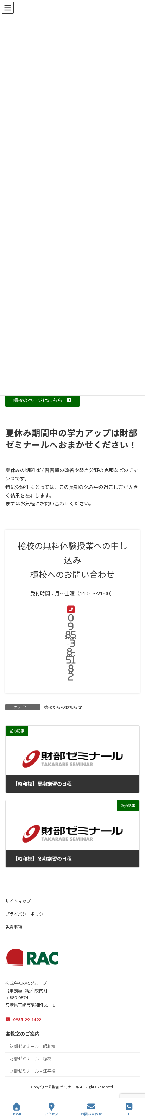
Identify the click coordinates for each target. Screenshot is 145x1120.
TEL (129, 1114)
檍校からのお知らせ (63, 707)
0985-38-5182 (70, 647)
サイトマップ (18, 901)
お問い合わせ (91, 1114)
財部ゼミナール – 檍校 (30, 1059)
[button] (42, 400)
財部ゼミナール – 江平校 (33, 1071)
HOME (16, 1114)
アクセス (51, 1114)
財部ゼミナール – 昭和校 (33, 1046)
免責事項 (13, 927)
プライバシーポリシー (26, 914)
